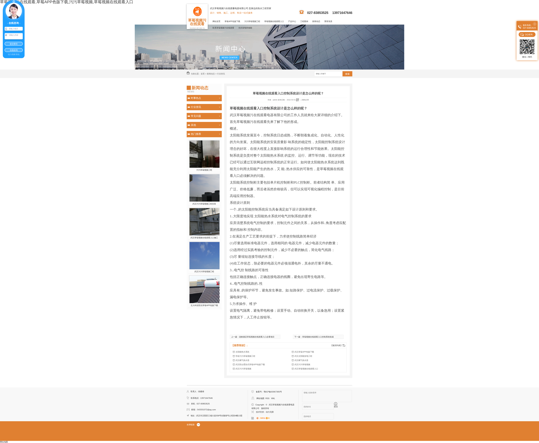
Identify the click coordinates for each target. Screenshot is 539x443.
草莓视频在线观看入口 (274, 21)
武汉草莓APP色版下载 (304, 352)
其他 (193, 125)
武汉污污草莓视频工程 (204, 271)
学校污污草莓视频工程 (245, 356)
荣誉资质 (328, 21)
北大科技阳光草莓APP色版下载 (204, 305)
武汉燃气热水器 (242, 360)
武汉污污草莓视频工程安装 (204, 204)
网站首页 (216, 21)
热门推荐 (196, 134)
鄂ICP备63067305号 (273, 392)
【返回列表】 (336, 345)
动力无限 (270, 412)
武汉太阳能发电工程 (303, 356)
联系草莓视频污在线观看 (223, 28)
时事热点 (196, 98)
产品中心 (292, 21)
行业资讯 (221, 74)
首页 (203, 74)
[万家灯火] (264, 418)
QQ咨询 (529, 34)
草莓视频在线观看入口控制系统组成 (318, 337)
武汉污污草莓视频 (302, 364)
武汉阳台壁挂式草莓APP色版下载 (250, 364)
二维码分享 (304, 100)
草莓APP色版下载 (232, 21)
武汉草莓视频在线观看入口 (306, 369)
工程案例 (304, 21)
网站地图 (260, 398)
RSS (267, 398)
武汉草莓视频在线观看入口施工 (204, 238)
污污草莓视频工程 (252, 21)
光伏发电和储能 (245, 28)
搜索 (347, 74)
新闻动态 (316, 21)
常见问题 (196, 116)
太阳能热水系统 (242, 352)
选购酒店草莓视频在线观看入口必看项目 (256, 337)
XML (273, 398)
